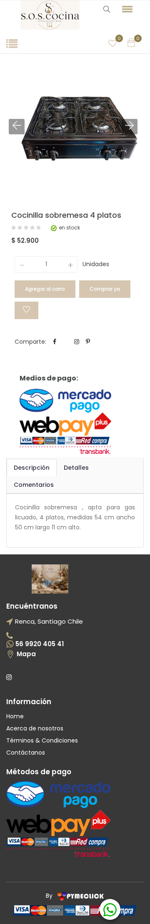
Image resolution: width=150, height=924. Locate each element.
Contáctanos (25, 752)
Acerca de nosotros (34, 728)
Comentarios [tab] (34, 485)
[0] (112, 43)
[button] (131, 9)
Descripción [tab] (32, 467)
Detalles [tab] (76, 467)
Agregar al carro (45, 288)
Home (15, 716)
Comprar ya (105, 288)
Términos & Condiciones (42, 740)
